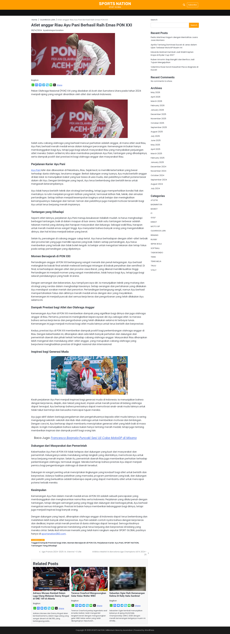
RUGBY (154, 239)
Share (59, 85)
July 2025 (155, 136)
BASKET (154, 209)
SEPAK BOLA (156, 243)
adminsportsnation (54, 30)
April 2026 (155, 96)
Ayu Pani (35, 170)
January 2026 (157, 110)
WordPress (149, 630)
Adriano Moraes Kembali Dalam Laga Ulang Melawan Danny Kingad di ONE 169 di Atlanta (51, 596)
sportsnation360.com (53, 533)
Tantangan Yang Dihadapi (44, 545)
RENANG (154, 235)
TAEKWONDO (157, 252)
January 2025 (157, 162)
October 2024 (157, 175)
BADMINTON (156, 204)
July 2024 (155, 188)
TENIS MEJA (156, 261)
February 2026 (157, 105)
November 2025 (158, 118)
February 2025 (157, 158)
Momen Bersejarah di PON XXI (81, 542)
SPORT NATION (131, 542)
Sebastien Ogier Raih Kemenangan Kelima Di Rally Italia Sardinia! (127, 594)
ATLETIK (154, 200)
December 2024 (158, 166)
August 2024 (157, 184)
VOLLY (153, 270)
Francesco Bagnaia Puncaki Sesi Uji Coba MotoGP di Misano (94, 438)
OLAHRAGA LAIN (38, 540)
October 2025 (157, 123)
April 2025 (155, 149)
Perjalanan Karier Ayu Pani (110, 542)
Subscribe (192, 5)
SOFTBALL (155, 248)
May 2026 (155, 92)
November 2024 (158, 171)
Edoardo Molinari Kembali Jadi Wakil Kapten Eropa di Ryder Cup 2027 (172, 53)
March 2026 (156, 101)
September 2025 (159, 127)
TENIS (153, 257)
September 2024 (159, 179)
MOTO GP (155, 226)
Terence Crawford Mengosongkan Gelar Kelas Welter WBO (88, 594)
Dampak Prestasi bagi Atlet (52, 542)
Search (154, 19)
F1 (151, 213)
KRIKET (154, 222)
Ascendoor (128, 630)
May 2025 (155, 144)
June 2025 (156, 140)
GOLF (153, 217)
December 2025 (158, 114)
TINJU (153, 265)
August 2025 (157, 131)
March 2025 (156, 153)
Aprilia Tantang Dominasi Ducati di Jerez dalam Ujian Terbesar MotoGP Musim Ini (174, 46)
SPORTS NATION (115, 3)
